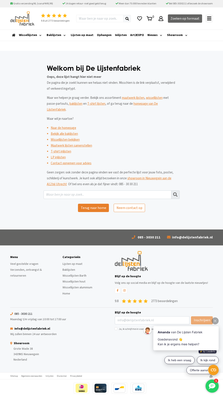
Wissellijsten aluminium (77, 287)
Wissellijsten (28, 35)
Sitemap (14, 376)
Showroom (175, 35)
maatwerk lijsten (133, 98)
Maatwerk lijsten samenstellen (71, 145)
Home (66, 293)
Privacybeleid (76, 376)
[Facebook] (117, 290)
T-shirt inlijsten (61, 151)
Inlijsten (121, 35)
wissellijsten (154, 98)
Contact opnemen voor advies (71, 163)
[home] (13, 35)
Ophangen (104, 35)
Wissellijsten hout (74, 281)
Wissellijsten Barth (74, 276)
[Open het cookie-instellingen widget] (213, 370)
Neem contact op (129, 207)
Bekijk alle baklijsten (64, 134)
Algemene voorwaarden (31, 376)
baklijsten (76, 103)
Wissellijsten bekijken (65, 139)
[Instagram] (124, 290)
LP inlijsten (58, 157)
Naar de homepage (63, 128)
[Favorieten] (139, 18)
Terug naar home (93, 207)
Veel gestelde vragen (24, 264)
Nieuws (152, 35)
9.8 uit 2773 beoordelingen (55, 21)
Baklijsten (54, 35)
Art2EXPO (137, 35)
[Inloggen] (161, 18)
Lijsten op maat (82, 35)
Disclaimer (62, 376)
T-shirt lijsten (96, 103)
